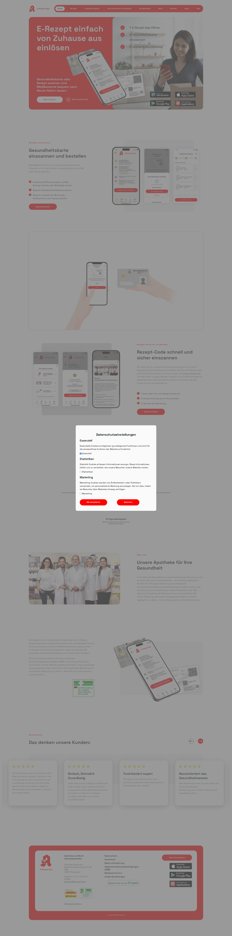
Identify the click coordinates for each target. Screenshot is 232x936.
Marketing (87, 493)
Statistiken (87, 472)
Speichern (128, 502)
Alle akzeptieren (93, 502)
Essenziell (87, 453)
